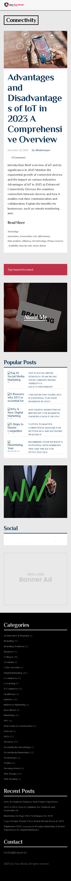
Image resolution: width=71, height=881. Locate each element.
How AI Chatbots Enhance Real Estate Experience (31, 801)
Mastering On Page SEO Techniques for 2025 (28, 815)
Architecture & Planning (16, 635)
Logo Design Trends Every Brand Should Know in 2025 (34, 821)
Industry (8, 699)
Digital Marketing (13, 672)
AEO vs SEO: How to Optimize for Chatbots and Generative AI (29, 809)
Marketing (9, 715)
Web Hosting (10, 779)
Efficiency (26, 240)
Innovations (10, 709)
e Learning (10, 683)
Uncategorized (12, 768)
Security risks (25, 245)
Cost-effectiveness (41, 236)
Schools (8, 731)
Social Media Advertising (17, 747)
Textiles (8, 763)
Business (8, 651)
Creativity (9, 662)
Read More (16, 222)
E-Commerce (11, 688)
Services (8, 741)
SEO (6, 736)
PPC (6, 720)
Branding (9, 640)
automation (13, 236)
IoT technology (39, 240)
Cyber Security (12, 667)
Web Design (10, 773)
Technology (13, 231)
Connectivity (26, 236)
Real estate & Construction (18, 725)
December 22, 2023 (18, 150)
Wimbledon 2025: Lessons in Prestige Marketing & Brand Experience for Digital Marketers (34, 828)
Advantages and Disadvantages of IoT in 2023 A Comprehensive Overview (35, 108)
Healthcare (10, 694)
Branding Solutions (14, 646)
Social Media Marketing (16, 752)
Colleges (8, 656)
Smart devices (39, 245)
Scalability (13, 245)
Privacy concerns (55, 240)
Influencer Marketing (15, 704)
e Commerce (10, 678)
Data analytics (14, 240)
